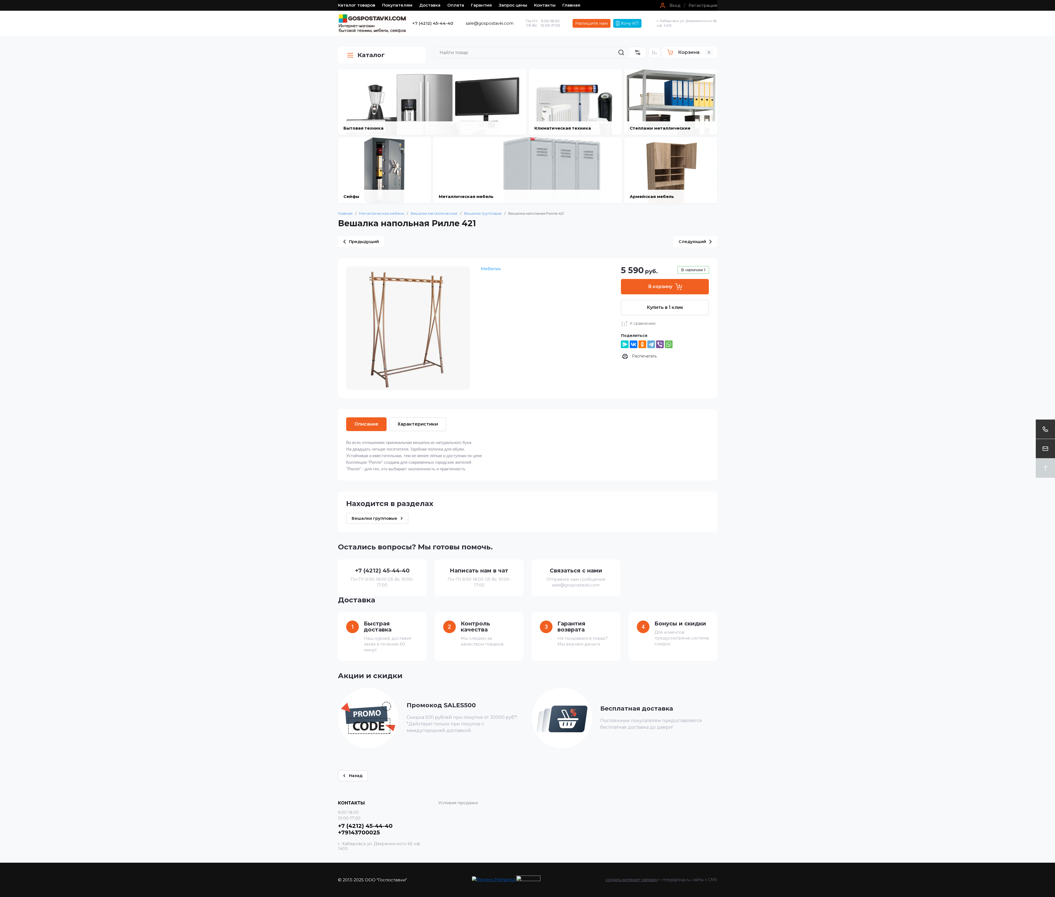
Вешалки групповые (483, 213)
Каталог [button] (371, 55)
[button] (670, 5)
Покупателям (397, 5)
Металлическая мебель (381, 213)
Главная (571, 5)
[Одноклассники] (642, 344)
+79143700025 (359, 832)
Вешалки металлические (434, 213)
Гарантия (481, 5)
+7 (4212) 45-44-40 (432, 23)
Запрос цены (513, 5)
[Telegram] (651, 344)
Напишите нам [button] (591, 23)
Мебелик (491, 268)
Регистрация (702, 5)
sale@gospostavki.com (489, 23)
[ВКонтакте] (633, 344)
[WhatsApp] (669, 344)
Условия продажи (458, 802)
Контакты (545, 5)
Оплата (455, 5)
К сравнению (643, 323)
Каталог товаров (356, 5)
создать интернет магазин (631, 879)
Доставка (429, 5)
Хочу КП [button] (630, 23)
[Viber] (660, 344)
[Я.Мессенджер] (625, 344)
